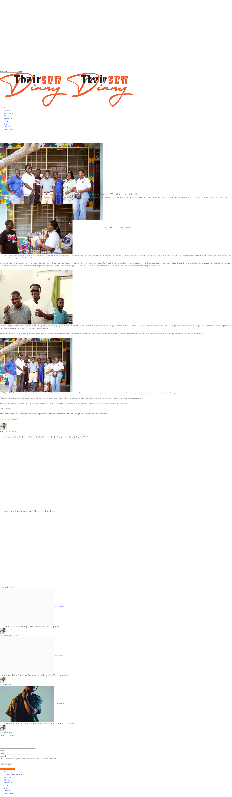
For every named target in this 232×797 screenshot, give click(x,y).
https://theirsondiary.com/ (9, 419)
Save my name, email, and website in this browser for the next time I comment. (29, 759)
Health (6, 788)
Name (2, 751)
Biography (7, 780)
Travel (6, 785)
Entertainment (116, 221)
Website (2, 756)
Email (2, 753)
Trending (14, 774)
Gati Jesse (108, 227)
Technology (8, 791)
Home (6, 772)
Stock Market (9, 793)
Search (20, 71)
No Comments (125, 227)
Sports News (8, 783)
